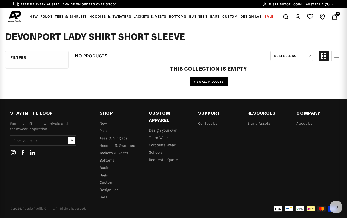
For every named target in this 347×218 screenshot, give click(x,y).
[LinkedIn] (32, 152)
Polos (104, 130)
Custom (106, 182)
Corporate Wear (162, 145)
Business (108, 167)
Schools (156, 152)
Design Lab (109, 189)
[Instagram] (13, 152)
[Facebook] (23, 152)
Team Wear (158, 137)
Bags (104, 175)
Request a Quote (163, 159)
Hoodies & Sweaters (117, 145)
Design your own (163, 130)
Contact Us (207, 123)
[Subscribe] (71, 140)
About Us (304, 123)
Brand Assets (259, 123)
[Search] (285, 16)
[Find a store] (322, 16)
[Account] (298, 16)
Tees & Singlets (113, 138)
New (103, 123)
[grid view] (324, 56)
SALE (104, 197)
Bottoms (107, 160)
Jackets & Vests (114, 153)
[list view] (336, 56)
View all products (208, 81)
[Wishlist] (310, 16)
